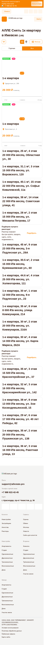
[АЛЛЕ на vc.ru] (5, 507)
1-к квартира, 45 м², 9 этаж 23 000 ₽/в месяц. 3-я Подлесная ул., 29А (19, 248)
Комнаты (26, 546)
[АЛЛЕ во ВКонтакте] (22, 507)
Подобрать (31, 233)
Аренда (4, 580)
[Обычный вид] (22, 42)
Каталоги (5, 514)
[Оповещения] (40, 11)
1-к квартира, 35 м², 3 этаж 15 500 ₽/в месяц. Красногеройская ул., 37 (19, 372)
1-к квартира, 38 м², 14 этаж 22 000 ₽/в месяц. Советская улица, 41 (21, 201)
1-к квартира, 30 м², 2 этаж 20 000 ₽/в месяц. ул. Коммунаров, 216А (19, 325)
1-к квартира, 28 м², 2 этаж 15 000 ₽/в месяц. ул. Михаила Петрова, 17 (19, 216)
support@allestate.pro (13, 484)
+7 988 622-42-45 (10, 6)
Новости (26, 531)
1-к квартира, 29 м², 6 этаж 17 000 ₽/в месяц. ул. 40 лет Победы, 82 (20, 419)
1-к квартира (10, 78)
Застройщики (6, 523)
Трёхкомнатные (28, 562)
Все (32, 48)
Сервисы (26, 514)
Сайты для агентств (30, 535)
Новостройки (6, 519)
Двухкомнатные (7, 558)
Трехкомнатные (7, 562)
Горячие (12, 48)
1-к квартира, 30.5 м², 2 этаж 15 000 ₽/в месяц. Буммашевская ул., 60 (20, 263)
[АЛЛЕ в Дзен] (14, 507)
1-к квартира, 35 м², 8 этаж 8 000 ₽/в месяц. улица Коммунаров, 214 (19, 310)
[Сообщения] (36, 11)
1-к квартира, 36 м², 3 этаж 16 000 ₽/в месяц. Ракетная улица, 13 (20, 449)
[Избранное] (26, 11)
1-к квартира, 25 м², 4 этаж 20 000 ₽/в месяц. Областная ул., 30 (21, 154)
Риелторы (5, 531)
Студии (4, 550)
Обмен (25, 523)
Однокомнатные (7, 554)
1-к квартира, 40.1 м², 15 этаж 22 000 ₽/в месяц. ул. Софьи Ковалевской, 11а (21, 185)
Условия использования (10, 628)
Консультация (36, 4)
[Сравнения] (31, 11)
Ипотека (26, 527)
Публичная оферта (8, 634)
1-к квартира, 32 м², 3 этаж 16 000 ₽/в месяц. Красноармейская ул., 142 (19, 388)
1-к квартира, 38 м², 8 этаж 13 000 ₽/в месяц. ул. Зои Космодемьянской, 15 (19, 403)
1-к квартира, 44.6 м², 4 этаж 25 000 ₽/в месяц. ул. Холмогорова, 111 (20, 279)
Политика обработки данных (12, 631)
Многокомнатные (8, 566)
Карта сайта (6, 637)
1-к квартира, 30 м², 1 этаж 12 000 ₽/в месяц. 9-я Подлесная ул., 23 (19, 294)
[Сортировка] (4, 42)
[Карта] (26, 42)
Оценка (25, 519)
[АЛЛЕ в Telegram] (38, 507)
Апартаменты (6, 546)
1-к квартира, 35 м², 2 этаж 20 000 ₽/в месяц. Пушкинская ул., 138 (19, 434)
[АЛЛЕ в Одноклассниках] (30, 507)
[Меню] (4, 19)
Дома (3, 570)
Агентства (5, 527)
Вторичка (26, 541)
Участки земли (28, 574)
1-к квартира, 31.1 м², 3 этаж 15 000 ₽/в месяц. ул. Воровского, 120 (20, 170)
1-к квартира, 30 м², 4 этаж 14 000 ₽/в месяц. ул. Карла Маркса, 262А (20, 341)
